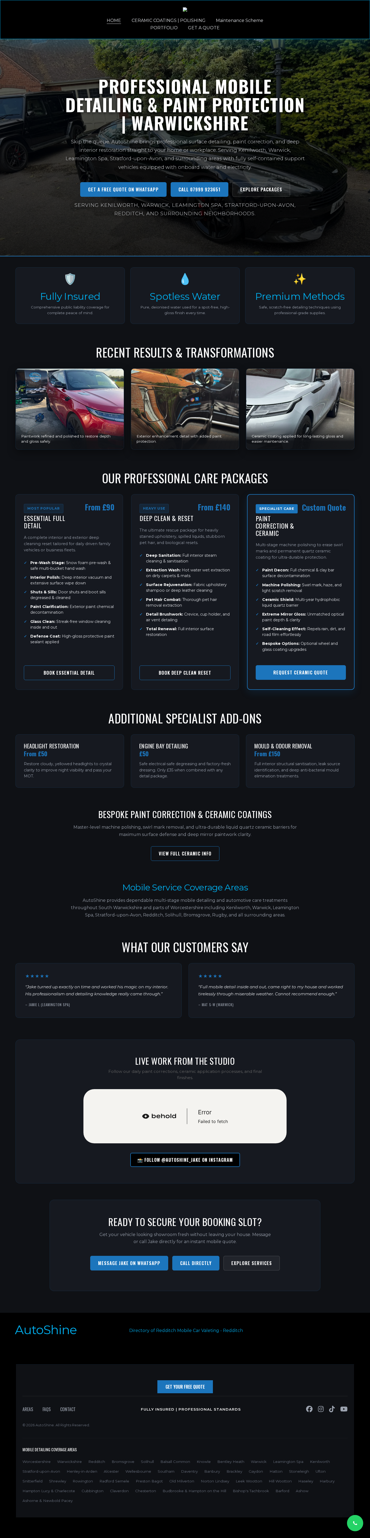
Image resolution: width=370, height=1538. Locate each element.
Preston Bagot (149, 1481)
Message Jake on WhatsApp (129, 1263)
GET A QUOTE (204, 27)
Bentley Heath (230, 1461)
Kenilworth (320, 1461)
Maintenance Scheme (239, 20)
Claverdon (119, 1491)
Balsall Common (175, 1461)
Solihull (147, 1461)
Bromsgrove (123, 1461)
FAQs (47, 1409)
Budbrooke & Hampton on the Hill (194, 1491)
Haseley (305, 1481)
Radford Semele (114, 1481)
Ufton (321, 1471)
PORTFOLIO (164, 27)
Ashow (302, 1491)
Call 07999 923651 (199, 189)
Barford (282, 1491)
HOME (114, 20)
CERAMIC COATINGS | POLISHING (169, 20)
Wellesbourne (138, 1471)
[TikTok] (332, 1409)
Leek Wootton (249, 1481)
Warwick (259, 1461)
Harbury (327, 1481)
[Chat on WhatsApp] (355, 1523)
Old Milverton (181, 1481)
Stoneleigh (299, 1471)
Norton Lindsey (215, 1481)
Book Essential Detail (69, 672)
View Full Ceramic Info (185, 853)
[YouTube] (344, 1409)
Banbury (212, 1471)
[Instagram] (321, 1409)
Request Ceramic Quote (300, 672)
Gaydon (256, 1471)
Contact (68, 1409)
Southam (166, 1471)
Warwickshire (69, 1461)
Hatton (276, 1471)
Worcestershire (36, 1461)
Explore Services (251, 1263)
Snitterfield (32, 1481)
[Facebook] (309, 1409)
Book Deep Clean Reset (185, 672)
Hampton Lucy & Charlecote (48, 1491)
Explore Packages (261, 189)
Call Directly (196, 1263)
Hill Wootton (280, 1481)
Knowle (204, 1461)
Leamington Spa (288, 1461)
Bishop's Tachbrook (251, 1491)
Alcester (111, 1471)
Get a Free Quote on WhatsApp (123, 189)
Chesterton (145, 1491)
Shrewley (57, 1481)
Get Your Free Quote (185, 1386)
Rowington (83, 1481)
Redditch (233, 1330)
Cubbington (92, 1491)
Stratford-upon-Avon (41, 1471)
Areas (27, 1409)
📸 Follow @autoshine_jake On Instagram (185, 1160)
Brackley (234, 1471)
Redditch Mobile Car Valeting (187, 1330)
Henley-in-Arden (82, 1471)
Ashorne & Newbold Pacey (47, 1500)
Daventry (189, 1471)
